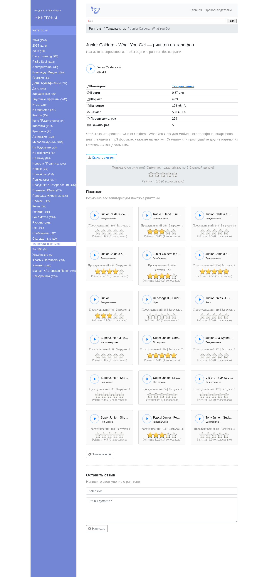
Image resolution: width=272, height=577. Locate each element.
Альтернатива (45, 67)
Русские (41, 222)
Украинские (42, 254)
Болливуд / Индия (48, 72)
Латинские (43, 136)
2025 (39, 45)
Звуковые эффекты (49, 99)
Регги (39, 206)
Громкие (41, 77)
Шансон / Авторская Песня (54, 270)
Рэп (38, 227)
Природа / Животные (50, 195)
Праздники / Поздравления (54, 185)
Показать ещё (101, 454)
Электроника (45, 276)
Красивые (41, 131)
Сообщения (44, 233)
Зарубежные (44, 93)
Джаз (39, 88)
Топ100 (39, 249)
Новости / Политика (49, 163)
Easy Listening (45, 56)
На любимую (43, 152)
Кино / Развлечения (48, 120)
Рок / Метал (44, 217)
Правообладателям (218, 10)
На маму (41, 158)
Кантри (40, 115)
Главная (196, 10)
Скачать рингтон (103, 157)
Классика (42, 126)
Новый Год (43, 174)
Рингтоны (45, 17)
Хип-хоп (41, 265)
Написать (98, 528)
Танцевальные (46, 244)
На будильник (44, 147)
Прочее (41, 201)
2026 (38, 51)
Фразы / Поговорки (48, 260)
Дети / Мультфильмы (49, 83)
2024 (39, 40)
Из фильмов (44, 109)
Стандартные (44, 238)
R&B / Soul (43, 61)
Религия (41, 211)
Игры (39, 104)
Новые (40, 168)
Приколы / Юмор (47, 190)
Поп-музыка (44, 179)
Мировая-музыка (47, 142)
